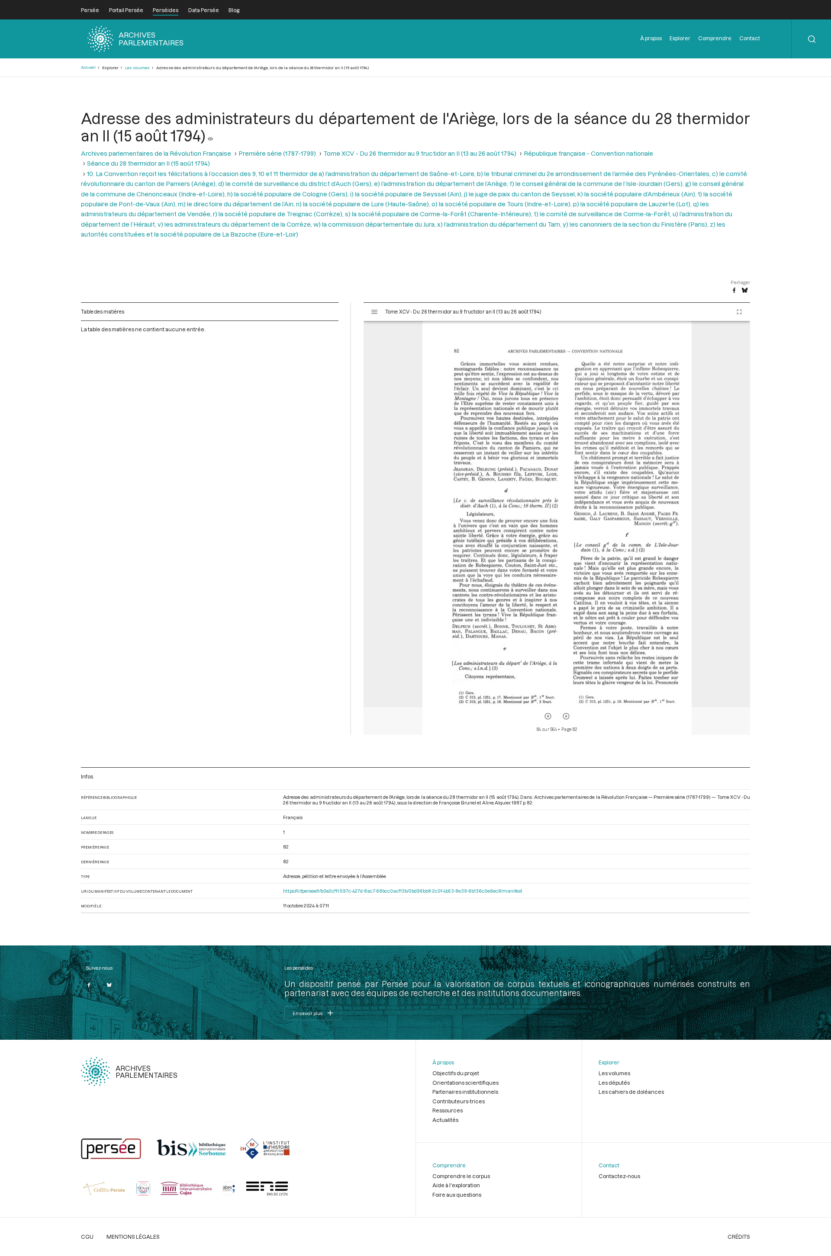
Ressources (447, 1110)
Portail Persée (126, 10)
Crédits (739, 1237)
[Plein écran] (739, 312)
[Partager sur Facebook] (734, 291)
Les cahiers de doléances (631, 1092)
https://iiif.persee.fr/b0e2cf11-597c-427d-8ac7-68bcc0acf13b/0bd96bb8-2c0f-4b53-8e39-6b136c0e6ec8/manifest (402, 891)
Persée (90, 10)
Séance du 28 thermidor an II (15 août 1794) (148, 163)
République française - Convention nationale (588, 153)
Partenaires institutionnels (465, 1092)
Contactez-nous (619, 1176)
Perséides (165, 10)
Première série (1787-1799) (277, 153)
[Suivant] (566, 716)
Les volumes (137, 67)
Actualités (445, 1120)
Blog (234, 10)
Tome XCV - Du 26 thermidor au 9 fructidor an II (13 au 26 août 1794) (419, 153)
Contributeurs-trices (458, 1101)
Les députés (614, 1083)
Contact (749, 38)
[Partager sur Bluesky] (744, 291)
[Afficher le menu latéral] (374, 312)
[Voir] (210, 135)
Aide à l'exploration (456, 1185)
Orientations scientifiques (465, 1083)
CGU (87, 1237)
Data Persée (203, 10)
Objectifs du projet (455, 1073)
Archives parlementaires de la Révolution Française (156, 153)
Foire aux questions (456, 1195)
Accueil (88, 67)
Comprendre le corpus (461, 1176)
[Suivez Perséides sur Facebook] (89, 985)
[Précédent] (548, 716)
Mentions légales (133, 1237)
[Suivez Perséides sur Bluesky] (109, 985)
